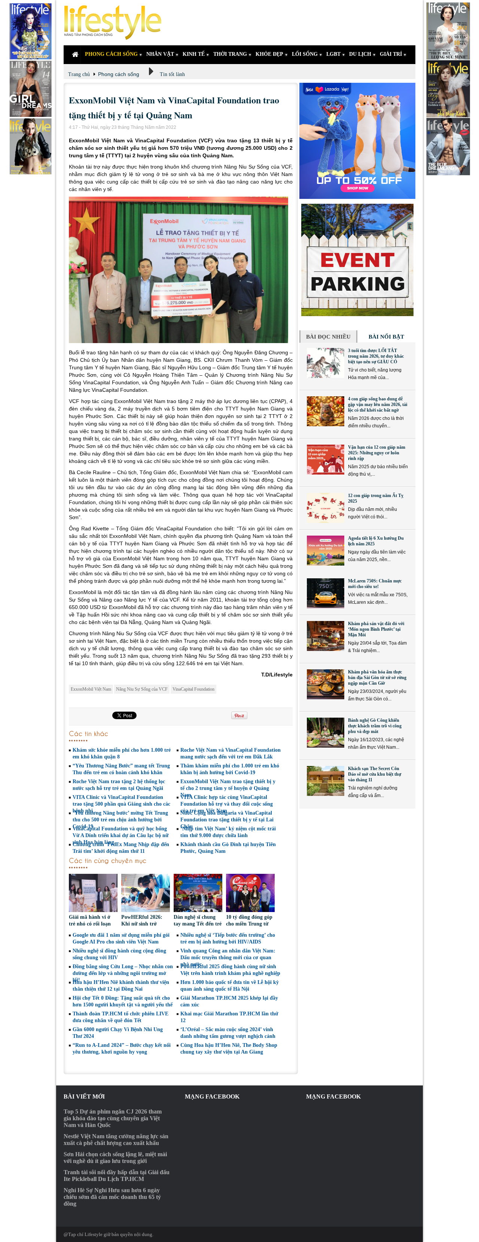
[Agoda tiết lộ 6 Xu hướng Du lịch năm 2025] (325, 551)
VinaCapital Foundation (193, 689)
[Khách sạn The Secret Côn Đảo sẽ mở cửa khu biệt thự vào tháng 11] (325, 781)
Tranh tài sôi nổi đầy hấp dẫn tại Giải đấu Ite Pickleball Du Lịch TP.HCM (117, 1175)
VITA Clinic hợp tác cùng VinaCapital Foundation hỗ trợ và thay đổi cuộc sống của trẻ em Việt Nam (226, 804)
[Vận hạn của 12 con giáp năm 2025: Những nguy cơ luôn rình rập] (325, 460)
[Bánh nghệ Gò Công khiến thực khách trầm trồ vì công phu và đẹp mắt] (325, 733)
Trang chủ (79, 74)
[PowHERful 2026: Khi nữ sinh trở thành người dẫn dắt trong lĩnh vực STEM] (145, 894)
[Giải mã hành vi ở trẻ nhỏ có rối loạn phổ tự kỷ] (93, 894)
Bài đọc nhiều (328, 337)
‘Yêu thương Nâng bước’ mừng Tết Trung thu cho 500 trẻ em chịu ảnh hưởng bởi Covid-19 (120, 819)
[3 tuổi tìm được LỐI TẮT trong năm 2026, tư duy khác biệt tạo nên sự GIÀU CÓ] (325, 363)
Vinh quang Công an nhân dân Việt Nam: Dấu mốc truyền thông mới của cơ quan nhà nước (227, 957)
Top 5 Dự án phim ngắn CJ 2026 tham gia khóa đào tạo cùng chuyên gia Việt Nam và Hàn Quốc (113, 1118)
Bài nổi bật (386, 337)
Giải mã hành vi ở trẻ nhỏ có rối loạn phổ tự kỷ (90, 923)
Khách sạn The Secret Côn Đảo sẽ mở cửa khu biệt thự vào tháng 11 (374, 774)
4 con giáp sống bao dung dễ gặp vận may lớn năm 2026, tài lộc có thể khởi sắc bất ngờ (377, 404)
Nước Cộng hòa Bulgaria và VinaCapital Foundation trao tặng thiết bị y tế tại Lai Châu (227, 819)
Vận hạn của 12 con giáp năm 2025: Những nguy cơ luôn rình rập (376, 453)
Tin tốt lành (172, 74)
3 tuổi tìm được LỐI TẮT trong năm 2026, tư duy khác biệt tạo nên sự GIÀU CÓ (376, 356)
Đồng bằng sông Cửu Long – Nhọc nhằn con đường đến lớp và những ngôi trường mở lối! (123, 973)
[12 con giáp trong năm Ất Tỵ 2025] (325, 508)
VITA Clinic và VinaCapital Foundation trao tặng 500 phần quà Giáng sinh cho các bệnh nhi (121, 804)
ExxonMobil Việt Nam (91, 689)
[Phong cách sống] (116, 23)
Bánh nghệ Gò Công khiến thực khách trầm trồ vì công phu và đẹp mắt (375, 726)
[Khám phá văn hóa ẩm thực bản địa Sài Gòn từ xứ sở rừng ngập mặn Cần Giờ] (325, 684)
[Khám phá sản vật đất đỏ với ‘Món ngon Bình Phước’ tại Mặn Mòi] (325, 636)
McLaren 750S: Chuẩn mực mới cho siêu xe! (375, 583)
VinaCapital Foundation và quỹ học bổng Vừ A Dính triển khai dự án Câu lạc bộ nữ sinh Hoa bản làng (120, 835)
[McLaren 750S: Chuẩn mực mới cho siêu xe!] (325, 593)
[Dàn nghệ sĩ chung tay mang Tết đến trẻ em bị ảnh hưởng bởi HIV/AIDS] (198, 894)
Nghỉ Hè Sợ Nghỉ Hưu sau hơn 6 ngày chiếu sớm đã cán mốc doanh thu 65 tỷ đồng (112, 1197)
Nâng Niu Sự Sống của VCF (142, 689)
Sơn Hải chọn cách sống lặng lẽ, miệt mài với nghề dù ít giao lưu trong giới (115, 1157)
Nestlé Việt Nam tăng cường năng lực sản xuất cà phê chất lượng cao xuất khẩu (116, 1139)
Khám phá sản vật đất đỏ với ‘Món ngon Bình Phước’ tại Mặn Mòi (376, 629)
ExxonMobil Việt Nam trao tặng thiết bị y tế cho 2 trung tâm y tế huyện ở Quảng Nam (227, 788)
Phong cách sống (118, 74)
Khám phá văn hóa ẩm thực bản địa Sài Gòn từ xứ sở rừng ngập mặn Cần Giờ (377, 677)
